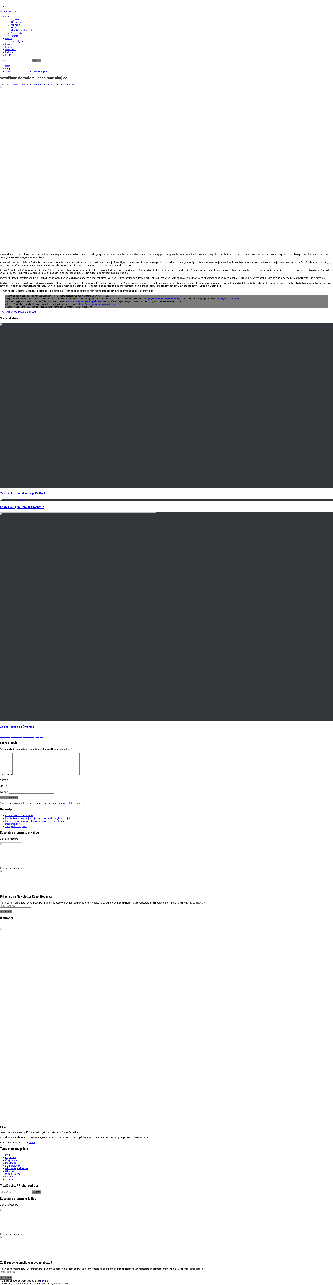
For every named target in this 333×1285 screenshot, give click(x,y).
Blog (7, 16)
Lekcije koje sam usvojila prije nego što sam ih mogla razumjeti (37, 818)
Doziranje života (13, 823)
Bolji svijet (15, 19)
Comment (6, 774)
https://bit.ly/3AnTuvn (228, 298)
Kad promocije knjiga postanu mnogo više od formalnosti (34, 821)
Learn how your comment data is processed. (65, 803)
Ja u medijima (16, 41)
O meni (8, 38)
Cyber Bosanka (67, 84)
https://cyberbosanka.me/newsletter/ (97, 304)
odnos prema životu (26, 312)
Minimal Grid (43, 1283)
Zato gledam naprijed (16, 826)
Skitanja (14, 35)
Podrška (9, 52)
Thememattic (61, 1283)
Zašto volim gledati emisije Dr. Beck (23, 493)
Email (3, 785)
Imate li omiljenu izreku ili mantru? (22, 507)
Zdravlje (9, 1179)
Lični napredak (12, 1165)
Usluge (8, 44)
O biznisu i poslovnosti (21, 30)
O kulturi (14, 27)
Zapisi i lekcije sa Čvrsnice (17, 727)
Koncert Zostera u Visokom (19, 815)
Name (4, 780)
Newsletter (10, 49)
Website (4, 791)
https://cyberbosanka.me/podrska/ (84, 301)
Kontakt (8, 46)
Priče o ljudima (17, 33)
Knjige (8, 55)
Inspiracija (15, 24)
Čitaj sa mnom (17, 22)
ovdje (32, 1142)
